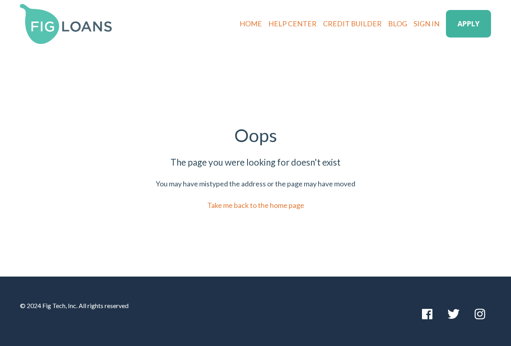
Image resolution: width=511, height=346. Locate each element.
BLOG (397, 23)
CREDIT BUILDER (352, 23)
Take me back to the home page (255, 205)
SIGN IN (427, 23)
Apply (469, 23)
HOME (251, 23)
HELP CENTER (292, 23)
